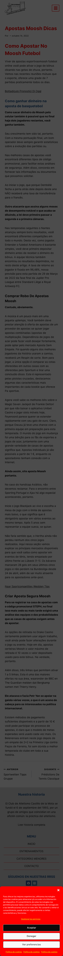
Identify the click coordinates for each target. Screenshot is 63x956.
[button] (58, 890)
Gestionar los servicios (30, 919)
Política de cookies (14, 952)
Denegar (31, 936)
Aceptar (31, 927)
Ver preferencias (31, 944)
